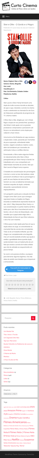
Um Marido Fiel (9, 331)
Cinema (17, 414)
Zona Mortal (8, 350)
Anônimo (7, 347)
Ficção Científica (23, 418)
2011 (10, 407)
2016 (15, 407)
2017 (18, 407)
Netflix (15, 300)
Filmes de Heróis (13, 425)
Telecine (7, 446)
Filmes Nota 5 (24, 429)
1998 (5, 407)
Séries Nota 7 (19, 443)
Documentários (9, 372)
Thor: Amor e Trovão (11, 334)
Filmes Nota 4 (14, 429)
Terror (22, 446)
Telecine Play (15, 446)
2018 (7, 298)
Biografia (12, 298)
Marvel (9, 440)
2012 (12, 407)
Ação (6, 414)
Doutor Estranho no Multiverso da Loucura (18, 344)
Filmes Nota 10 (21, 436)
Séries (6, 382)
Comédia (23, 414)
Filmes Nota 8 (8, 300)
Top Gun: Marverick (10, 341)
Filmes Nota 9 (10, 436)
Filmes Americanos (15, 422)
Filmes (6, 375)
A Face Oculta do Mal (11, 360)
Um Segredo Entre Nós (11, 338)
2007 (7, 407)
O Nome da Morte (10, 353)
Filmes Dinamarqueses (24, 425)
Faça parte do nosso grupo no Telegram (20, 269)
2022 (5, 411)
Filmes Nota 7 (16, 432)
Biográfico (10, 414)
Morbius (6, 356)
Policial (22, 440)
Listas (5, 378)
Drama (18, 298)
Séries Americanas (10, 443)
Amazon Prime (14, 410)
